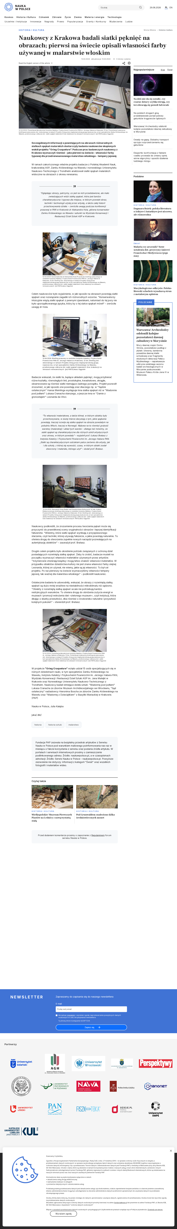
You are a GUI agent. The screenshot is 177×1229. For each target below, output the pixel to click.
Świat (137, 243)
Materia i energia (94, 17)
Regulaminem (98, 835)
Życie (68, 17)
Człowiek (44, 17)
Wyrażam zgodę (63, 1213)
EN (170, 7)
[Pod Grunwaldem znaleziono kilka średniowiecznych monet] (97, 804)
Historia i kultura (31, 30)
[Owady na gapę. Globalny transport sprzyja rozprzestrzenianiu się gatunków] (153, 142)
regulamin (71, 1015)
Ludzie (129, 21)
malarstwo (73, 724)
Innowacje (35, 21)
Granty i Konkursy (96, 21)
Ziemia (78, 17)
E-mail (59, 1003)
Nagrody (49, 21)
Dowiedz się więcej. (155, 1210)
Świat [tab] (169, 70)
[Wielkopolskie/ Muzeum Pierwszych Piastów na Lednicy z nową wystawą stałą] (52, 804)
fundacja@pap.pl (120, 1203)
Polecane (145, 302)
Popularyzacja (75, 21)
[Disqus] (74, 882)
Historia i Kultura (26, 17)
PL (166, 7)
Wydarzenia (115, 21)
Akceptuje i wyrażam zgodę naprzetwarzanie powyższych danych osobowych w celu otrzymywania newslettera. (89, 1016)
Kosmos (9, 17)
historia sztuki (55, 724)
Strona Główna (150, 30)
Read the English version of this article (34, 63)
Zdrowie (57, 17)
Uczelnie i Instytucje (16, 21)
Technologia (114, 17)
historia (37, 724)
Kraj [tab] (163, 70)
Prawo (60, 21)
